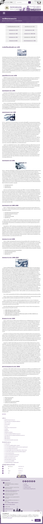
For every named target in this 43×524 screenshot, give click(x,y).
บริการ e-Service (7, 423)
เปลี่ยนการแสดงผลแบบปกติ (39, 2)
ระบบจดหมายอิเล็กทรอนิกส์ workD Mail (11, 448)
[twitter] (34, 9)
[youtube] (36, 9)
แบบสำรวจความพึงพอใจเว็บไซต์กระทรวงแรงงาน (12, 433)
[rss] (38, 9)
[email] (40, 9)
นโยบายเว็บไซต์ (26, 485)
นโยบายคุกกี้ (9, 517)
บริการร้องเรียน (7, 424)
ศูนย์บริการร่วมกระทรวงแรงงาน (10, 420)
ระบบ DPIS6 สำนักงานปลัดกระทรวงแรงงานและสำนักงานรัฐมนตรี (15, 451)
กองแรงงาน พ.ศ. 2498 (13, 33)
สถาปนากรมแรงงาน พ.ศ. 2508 (30, 40)
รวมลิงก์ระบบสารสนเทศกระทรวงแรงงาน (11, 456)
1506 (11, 2)
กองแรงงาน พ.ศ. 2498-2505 (29, 33)
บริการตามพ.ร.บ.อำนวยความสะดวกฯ (10, 427)
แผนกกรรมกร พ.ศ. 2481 (29, 30)
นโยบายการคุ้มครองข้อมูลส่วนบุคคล (29, 488)
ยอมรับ (37, 520)
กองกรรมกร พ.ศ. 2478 (13, 30)
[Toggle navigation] (4, 13)
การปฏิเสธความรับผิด (27, 487)
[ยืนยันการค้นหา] (29, 2)
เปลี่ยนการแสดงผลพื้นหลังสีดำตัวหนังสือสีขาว (37, 2)
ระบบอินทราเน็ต (7, 444)
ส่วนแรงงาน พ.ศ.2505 (13, 40)
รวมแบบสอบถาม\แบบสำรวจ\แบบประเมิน (11, 440)
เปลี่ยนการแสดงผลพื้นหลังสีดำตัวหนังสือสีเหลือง (40, 2)
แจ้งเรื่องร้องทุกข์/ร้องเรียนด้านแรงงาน (12, 490)
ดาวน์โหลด (6, 429)
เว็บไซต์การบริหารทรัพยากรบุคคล (10, 457)
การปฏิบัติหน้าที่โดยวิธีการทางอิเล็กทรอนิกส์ (11, 462)
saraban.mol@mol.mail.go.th (12, 502)
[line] (29, 9)
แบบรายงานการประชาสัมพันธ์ (9, 461)
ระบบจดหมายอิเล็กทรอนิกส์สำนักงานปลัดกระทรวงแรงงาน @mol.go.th (16, 447)
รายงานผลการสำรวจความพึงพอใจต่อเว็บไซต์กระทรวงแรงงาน (15, 435)
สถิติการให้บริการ (7, 438)
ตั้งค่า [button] (32, 520)
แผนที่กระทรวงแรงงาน (9, 509)
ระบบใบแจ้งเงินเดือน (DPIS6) (9, 453)
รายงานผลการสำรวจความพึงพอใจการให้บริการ (12, 421)
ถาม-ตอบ (6, 426)
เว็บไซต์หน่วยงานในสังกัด (9, 432)
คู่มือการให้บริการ (7, 437)
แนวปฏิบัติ (25, 484)
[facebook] (32, 9)
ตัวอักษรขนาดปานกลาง (35, 2)
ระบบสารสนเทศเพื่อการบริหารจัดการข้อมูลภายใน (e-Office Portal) (16, 450)
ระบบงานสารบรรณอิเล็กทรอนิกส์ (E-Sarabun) (12, 445)
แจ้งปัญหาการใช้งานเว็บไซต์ (10, 504)
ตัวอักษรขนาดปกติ (34, 2)
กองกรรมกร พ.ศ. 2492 (13, 37)
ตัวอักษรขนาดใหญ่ (36, 2)
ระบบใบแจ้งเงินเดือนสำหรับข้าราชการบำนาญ (12, 454)
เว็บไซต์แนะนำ (7, 430)
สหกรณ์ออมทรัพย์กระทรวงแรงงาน (10, 459)
